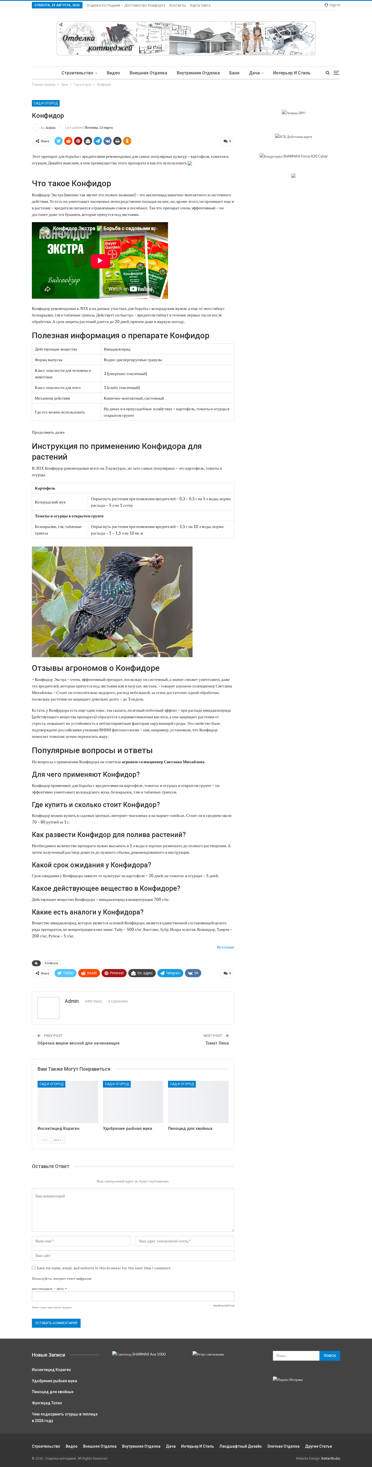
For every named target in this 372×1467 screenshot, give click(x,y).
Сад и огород (46, 103)
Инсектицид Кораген (51, 1370)
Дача (254, 73)
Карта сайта (200, 5)
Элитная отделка (283, 1446)
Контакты (177, 5)
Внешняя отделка (148, 73)
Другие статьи (318, 1446)
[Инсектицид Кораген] (68, 1102)
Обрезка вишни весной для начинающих (78, 1043)
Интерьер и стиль (291, 73)
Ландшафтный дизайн (240, 1446)
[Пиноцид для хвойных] (198, 1102)
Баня (234, 73)
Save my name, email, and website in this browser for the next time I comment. (104, 1268)
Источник (225, 946)
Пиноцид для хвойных (53, 1392)
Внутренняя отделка (198, 73)
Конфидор (51, 963)
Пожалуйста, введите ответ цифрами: (62, 1278)
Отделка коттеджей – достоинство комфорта (126, 5)
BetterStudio (330, 1458)
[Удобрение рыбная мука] (133, 1102)
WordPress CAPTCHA (224, 1305)
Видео (113, 73)
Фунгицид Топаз (47, 1403)
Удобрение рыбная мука (54, 1381)
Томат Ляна (217, 1043)
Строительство (77, 73)
